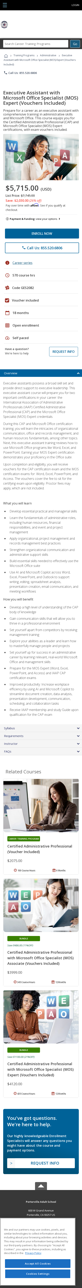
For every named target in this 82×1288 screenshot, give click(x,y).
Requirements (13, 736)
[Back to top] (41, 1202)
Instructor (11, 744)
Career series (22, 263)
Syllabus (9, 728)
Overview (10, 373)
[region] (37, 1252)
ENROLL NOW (42, 233)
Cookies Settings (38, 1273)
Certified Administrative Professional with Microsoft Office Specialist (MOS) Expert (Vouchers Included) (40, 1069)
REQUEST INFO (64, 351)
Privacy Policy (33, 1253)
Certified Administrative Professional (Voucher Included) (39, 849)
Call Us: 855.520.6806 (20, 73)
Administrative (48, 55)
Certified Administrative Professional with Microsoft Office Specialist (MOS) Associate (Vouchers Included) (40, 958)
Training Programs (24, 55)
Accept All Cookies (38, 1263)
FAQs (7, 751)
